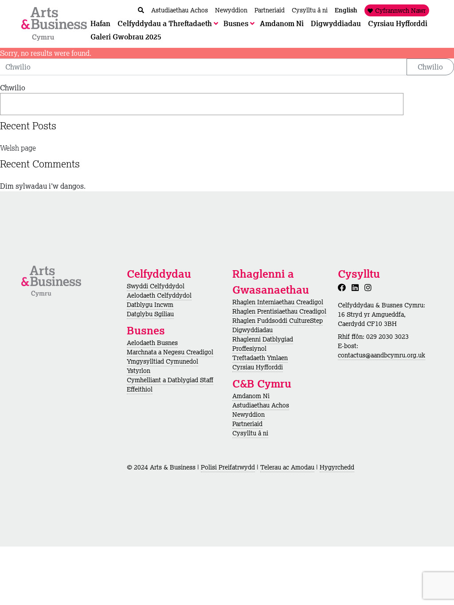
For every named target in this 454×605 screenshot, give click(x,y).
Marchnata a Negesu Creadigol (170, 352)
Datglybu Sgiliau (150, 314)
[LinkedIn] (357, 287)
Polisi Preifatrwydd (228, 467)
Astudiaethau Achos (260, 405)
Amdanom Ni (251, 396)
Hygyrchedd (337, 467)
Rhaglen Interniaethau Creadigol (277, 302)
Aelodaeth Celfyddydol (159, 295)
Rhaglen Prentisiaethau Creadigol (279, 311)
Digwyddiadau (252, 330)
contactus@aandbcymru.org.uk (381, 355)
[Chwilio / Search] (141, 10)
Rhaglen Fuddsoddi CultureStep (277, 320)
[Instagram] (369, 287)
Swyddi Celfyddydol (155, 286)
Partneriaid (247, 423)
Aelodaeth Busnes (152, 342)
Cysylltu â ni (250, 433)
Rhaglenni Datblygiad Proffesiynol (262, 344)
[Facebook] (343, 287)
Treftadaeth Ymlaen (260, 357)
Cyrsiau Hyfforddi (257, 367)
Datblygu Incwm (150, 304)
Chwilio (430, 67)
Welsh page (18, 148)
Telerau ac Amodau (287, 467)
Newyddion (248, 414)
